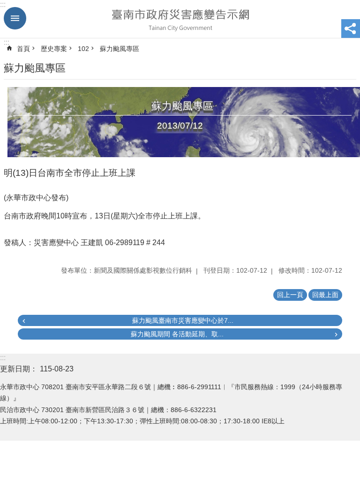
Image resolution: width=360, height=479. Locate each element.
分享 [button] (350, 28)
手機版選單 (15, 18)
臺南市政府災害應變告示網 (180, 19)
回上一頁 (290, 294)
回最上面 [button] (325, 294)
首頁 (23, 48)
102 (83, 48)
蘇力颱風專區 (119, 48)
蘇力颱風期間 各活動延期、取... (177, 334)
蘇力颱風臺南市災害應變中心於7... (182, 320)
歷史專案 (54, 48)
